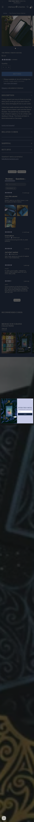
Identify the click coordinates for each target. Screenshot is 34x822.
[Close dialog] (32, 399)
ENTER (25, 414)
